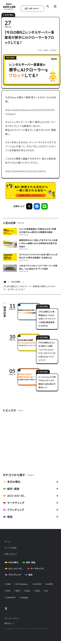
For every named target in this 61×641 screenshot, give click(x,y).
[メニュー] (55, 6)
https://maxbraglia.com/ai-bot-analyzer (25, 171)
